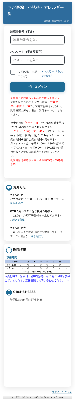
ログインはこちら (62, 392)
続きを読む (16, 203)
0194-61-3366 (24, 292)
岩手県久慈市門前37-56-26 (57, 21)
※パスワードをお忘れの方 (52, 73)
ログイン (40, 87)
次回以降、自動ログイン (27, 74)
